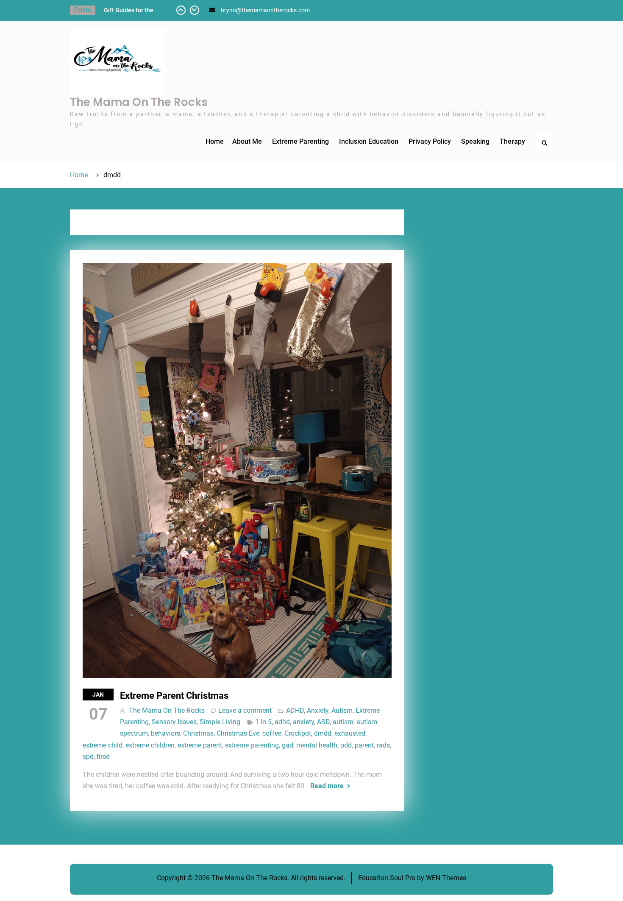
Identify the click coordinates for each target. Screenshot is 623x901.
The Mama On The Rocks (139, 102)
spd (88, 757)
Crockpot (297, 733)
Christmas (198, 733)
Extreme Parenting (300, 141)
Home (215, 141)
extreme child (102, 745)
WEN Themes (446, 878)
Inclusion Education (368, 141)
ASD (323, 722)
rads (383, 745)
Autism (342, 710)
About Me (247, 141)
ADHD (295, 710)
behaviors (165, 733)
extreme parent (200, 745)
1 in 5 (263, 722)
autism (343, 722)
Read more (327, 786)
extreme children (150, 745)
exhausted (349, 733)
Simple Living (220, 722)
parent (364, 745)
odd (346, 745)
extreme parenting (252, 745)
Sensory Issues (174, 722)
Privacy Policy (430, 141)
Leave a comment (245, 710)
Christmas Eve (238, 733)
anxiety (303, 722)
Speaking (475, 141)
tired (103, 757)
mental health (316, 745)
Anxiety (317, 710)
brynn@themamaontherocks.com (265, 10)
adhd (282, 722)
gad (287, 745)
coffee (271, 733)
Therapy (512, 141)
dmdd (322, 733)
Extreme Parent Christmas (174, 695)
